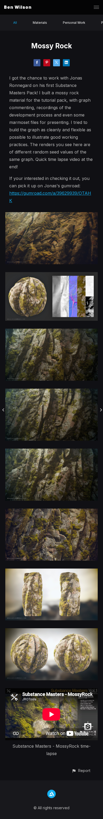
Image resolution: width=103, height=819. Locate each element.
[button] (80, 770)
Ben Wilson (18, 7)
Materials (40, 23)
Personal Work (74, 23)
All (15, 23)
